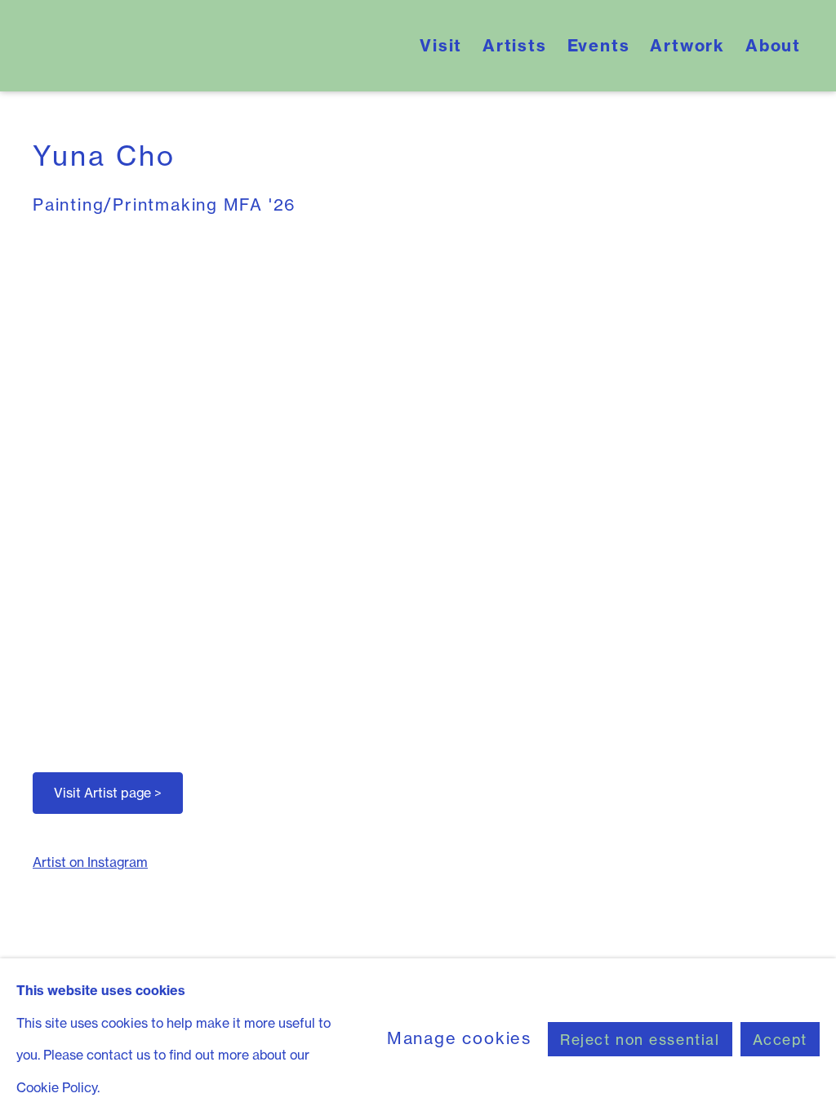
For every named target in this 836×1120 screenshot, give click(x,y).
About (773, 45)
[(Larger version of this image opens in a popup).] (418, 482)
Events (598, 45)
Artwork (687, 45)
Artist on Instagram (90, 862)
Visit (441, 45)
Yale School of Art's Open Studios (218, 46)
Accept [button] (780, 1039)
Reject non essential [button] (640, 1039)
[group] (418, 482)
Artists (514, 45)
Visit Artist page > (108, 792)
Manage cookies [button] (459, 1038)
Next (770, 482)
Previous (65, 482)
